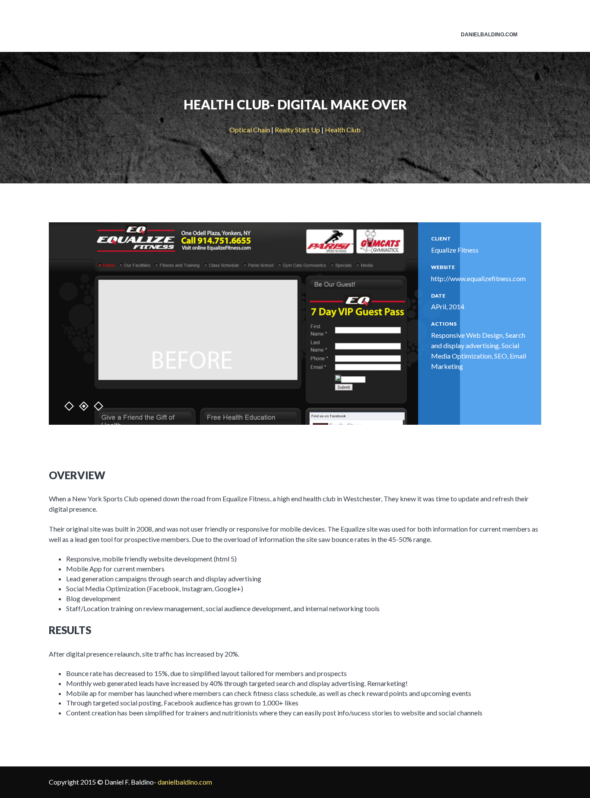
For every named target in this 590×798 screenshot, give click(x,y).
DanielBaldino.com (489, 35)
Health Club (343, 129)
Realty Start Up (297, 129)
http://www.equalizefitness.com (478, 278)
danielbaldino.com (185, 782)
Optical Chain (249, 129)
